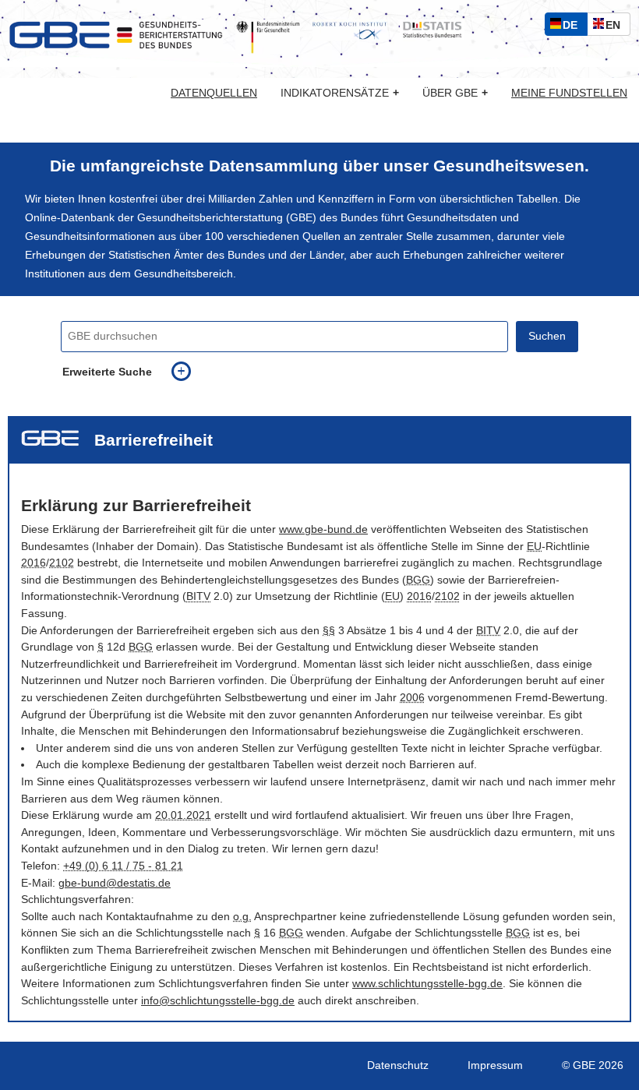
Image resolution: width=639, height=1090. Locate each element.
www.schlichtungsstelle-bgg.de (427, 983)
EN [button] (616, 27)
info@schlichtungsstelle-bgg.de (218, 1001)
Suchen (547, 336)
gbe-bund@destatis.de (114, 883)
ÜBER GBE (455, 93)
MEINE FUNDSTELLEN (569, 93)
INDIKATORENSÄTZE (340, 93)
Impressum (495, 1065)
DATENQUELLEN (214, 93)
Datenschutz (398, 1065)
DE (573, 27)
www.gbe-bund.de (323, 529)
